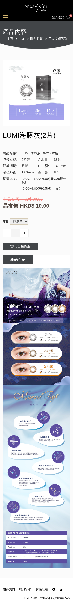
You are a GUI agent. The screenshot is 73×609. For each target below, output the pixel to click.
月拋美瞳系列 (57, 39)
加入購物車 (22, 247)
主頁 (10, 39)
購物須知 (42, 589)
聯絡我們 (25, 589)
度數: (6, 221)
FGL (22, 39)
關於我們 (9, 589)
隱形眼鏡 (36, 39)
